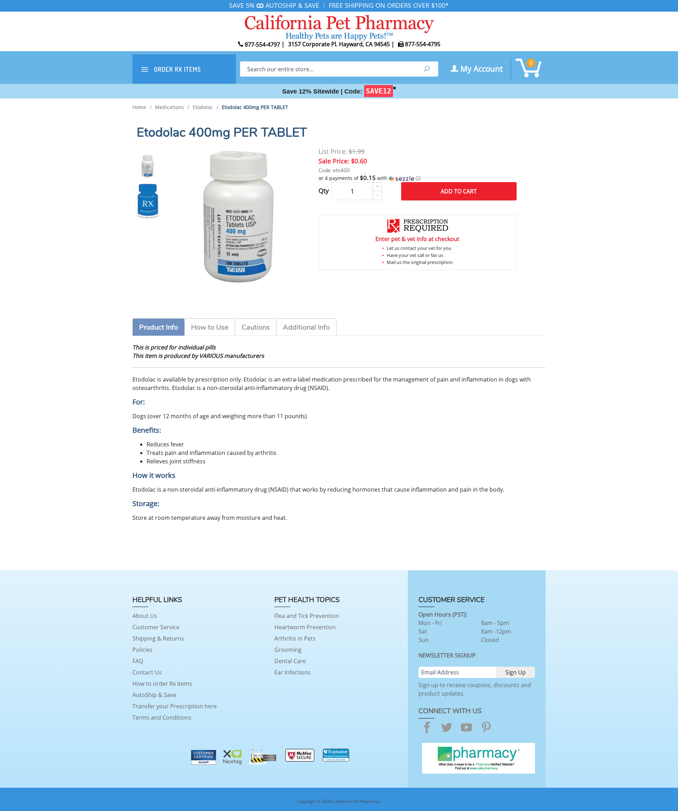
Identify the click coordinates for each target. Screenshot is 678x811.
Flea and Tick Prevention (306, 616)
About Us (144, 616)
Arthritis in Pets (295, 638)
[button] (418, 178)
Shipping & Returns (158, 638)
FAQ (137, 661)
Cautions (256, 327)
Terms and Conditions (161, 717)
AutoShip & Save (154, 695)
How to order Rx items (162, 683)
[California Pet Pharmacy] (339, 26)
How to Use (209, 327)
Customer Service (155, 627)
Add (459, 191)
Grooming (288, 650)
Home (139, 107)
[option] (147, 166)
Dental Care (290, 661)
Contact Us (147, 672)
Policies (142, 650)
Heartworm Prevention (305, 627)
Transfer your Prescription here (174, 706)
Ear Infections (292, 672)
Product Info (158, 327)
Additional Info (306, 327)
